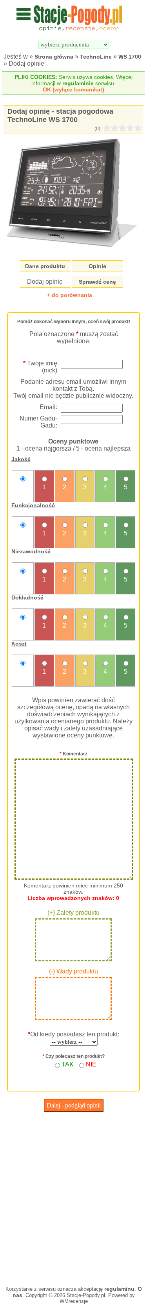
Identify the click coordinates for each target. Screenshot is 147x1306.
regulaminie (78, 83)
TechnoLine (96, 57)
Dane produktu (45, 266)
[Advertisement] (73, 1197)
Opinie (97, 266)
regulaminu (119, 1289)
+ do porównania (69, 295)
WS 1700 (129, 57)
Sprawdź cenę (97, 282)
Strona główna (53, 57)
